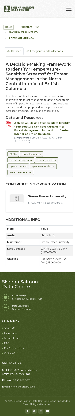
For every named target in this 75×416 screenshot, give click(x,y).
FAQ (6, 343)
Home (8, 27)
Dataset (15, 51)
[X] (34, 411)
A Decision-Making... (21, 38)
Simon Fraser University (23, 32)
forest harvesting (31, 154)
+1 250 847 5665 (21, 380)
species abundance (43, 166)
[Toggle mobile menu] (69, 9)
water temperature (21, 172)
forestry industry (47, 160)
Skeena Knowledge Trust (27, 298)
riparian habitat (18, 166)
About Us (9, 328)
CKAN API (10, 353)
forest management (21, 160)
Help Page (10, 333)
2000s (13, 154)
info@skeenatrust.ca (22, 386)
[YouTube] (47, 411)
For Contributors (14, 348)
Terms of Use (11, 338)
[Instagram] (40, 411)
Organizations (29, 27)
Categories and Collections (46, 51)
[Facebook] (27, 411)
